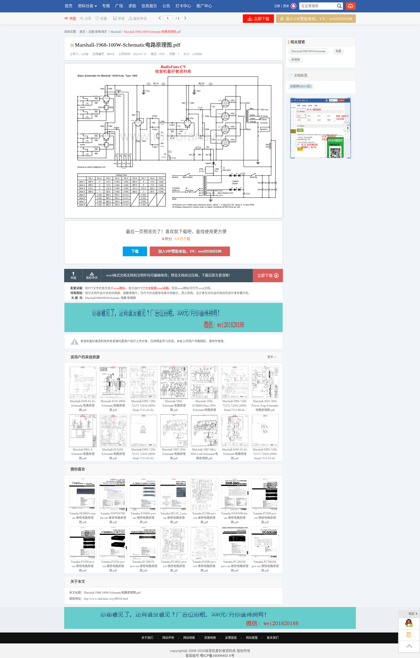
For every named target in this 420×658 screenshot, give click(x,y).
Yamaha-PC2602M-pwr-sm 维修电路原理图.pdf (234, 566)
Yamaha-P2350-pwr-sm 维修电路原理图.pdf (113, 566)
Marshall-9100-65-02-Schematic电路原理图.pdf (235, 454)
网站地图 (189, 638)
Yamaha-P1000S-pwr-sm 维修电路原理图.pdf (144, 518)
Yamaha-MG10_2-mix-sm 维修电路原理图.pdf (174, 518)
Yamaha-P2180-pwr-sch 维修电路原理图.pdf (204, 518)
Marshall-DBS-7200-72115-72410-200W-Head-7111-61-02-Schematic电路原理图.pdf (143, 410)
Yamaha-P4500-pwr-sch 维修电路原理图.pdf (204, 566)
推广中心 (204, 6)
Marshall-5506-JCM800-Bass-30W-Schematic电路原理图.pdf (204, 408)
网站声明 (168, 638)
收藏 (103, 18)
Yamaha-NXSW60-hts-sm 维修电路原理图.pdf (234, 518)
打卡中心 (183, 6)
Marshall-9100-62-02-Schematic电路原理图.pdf (83, 406)
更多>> (272, 357)
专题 (106, 6)
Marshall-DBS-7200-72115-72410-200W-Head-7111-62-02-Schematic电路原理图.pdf (143, 458)
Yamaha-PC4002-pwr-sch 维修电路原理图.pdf (174, 566)
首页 (68, 6)
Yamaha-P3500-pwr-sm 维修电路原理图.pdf (265, 518)
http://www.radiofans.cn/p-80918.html (106, 598)
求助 (132, 6)
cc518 (84, 54)
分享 (88, 18)
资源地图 (210, 638)
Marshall (116, 32)
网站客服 (252, 638)
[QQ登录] (293, 6)
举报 (121, 18)
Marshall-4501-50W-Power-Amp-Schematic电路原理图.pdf (265, 406)
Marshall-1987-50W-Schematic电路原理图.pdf (174, 454)
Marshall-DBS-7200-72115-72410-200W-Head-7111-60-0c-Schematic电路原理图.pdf (234, 410)
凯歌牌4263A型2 (300, 86)
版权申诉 (140, 18)
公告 (166, 6)
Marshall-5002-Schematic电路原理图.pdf (174, 406)
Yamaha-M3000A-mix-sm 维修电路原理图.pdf (82, 518)
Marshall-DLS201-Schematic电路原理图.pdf (113, 454)
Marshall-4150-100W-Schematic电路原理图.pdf (113, 406)
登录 (286, 6)
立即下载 (261, 19)
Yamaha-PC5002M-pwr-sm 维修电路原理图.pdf (265, 566)
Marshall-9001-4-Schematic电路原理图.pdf (83, 454)
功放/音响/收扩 (97, 32)
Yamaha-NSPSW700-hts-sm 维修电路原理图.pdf (113, 518)
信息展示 (149, 6)
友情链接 (231, 638)
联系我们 (273, 638)
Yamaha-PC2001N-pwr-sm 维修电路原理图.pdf (143, 566)
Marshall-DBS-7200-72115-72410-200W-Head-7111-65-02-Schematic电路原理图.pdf (265, 458)
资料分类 (85, 6)
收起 (411, 613)
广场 (119, 6)
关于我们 (147, 638)
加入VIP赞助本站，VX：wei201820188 (318, 19)
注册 (277, 6)
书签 (72, 18)
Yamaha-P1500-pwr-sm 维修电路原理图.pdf (83, 566)
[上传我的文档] (351, 6)
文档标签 (300, 75)
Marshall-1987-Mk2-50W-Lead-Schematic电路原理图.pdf (204, 454)
